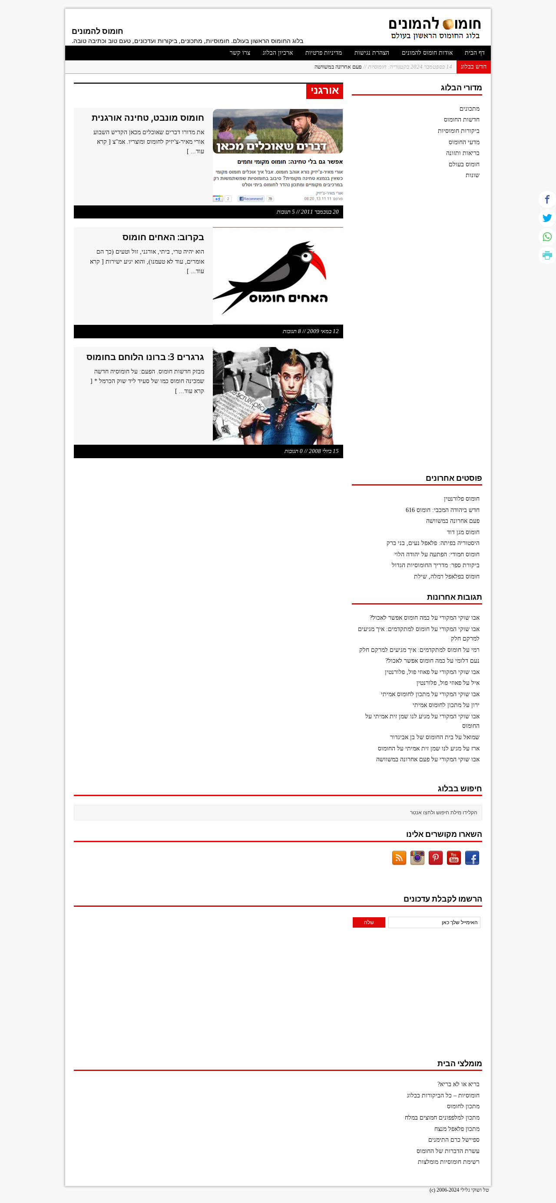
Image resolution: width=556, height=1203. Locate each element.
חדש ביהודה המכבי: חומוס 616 (443, 510)
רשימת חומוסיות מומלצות (449, 1162)
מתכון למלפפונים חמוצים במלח (442, 1117)
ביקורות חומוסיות (459, 131)
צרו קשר (240, 53)
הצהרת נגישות (371, 53)
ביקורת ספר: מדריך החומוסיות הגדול (436, 565)
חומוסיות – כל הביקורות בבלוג (443, 1095)
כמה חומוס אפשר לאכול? (400, 618)
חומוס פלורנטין (462, 499)
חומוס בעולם (464, 164)
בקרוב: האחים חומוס (163, 236)
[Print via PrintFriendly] (547, 255)
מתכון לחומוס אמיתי (405, 694)
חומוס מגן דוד (463, 532)
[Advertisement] (417, 330)
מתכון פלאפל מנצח (457, 1129)
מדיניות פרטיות (323, 53)
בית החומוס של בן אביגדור (421, 737)
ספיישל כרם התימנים (454, 1140)
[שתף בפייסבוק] (547, 199)
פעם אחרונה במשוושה (383, 66)
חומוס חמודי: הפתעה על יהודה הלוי (437, 554)
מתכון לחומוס (463, 1106)
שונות (473, 175)
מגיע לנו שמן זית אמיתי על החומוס (419, 748)
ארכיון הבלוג (278, 53)
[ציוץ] (547, 218)
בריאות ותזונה (463, 153)
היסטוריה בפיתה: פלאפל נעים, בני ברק (433, 543)
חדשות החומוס (462, 119)
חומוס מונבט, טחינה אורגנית (148, 117)
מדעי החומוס (464, 142)
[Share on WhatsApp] (547, 236)
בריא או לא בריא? (458, 1084)
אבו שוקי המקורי (460, 618)
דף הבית (475, 53)
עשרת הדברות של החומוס (448, 1151)
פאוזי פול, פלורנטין (407, 672)
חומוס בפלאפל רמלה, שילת (447, 576)
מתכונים (470, 109)
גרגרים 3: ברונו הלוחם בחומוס (145, 356)
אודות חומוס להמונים (427, 53)
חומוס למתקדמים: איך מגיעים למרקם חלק (410, 650)
